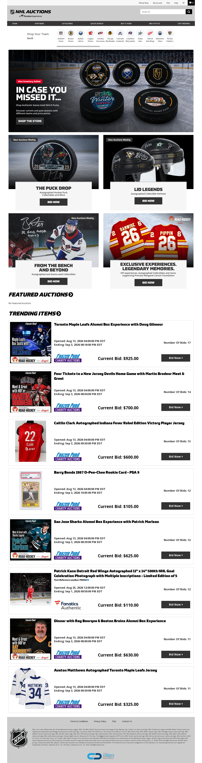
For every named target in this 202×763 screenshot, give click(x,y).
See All (30, 38)
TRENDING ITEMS (32, 313)
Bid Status (154, 23)
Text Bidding (184, 23)
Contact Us (127, 721)
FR (183, 3)
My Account (157, 3)
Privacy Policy (100, 721)
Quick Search (97, 23)
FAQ (168, 3)
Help (176, 3)
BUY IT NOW (126, 23)
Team (14, 23)
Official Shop (144, 3)
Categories (67, 23)
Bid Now (175, 358)
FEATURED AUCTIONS (38, 294)
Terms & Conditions (79, 721)
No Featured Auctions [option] (20, 303)
